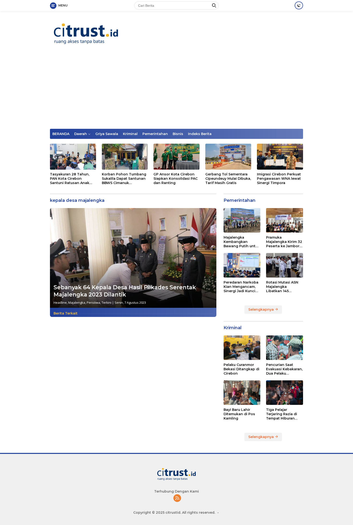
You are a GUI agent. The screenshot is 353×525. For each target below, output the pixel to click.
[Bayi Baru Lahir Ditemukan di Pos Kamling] (242, 392)
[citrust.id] (86, 33)
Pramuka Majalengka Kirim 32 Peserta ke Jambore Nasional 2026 (284, 241)
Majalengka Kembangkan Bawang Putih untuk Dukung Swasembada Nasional (242, 241)
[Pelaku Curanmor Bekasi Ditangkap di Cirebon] (242, 347)
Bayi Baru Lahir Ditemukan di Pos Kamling (239, 413)
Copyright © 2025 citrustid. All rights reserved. (174, 512)
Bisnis (178, 134)
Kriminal (130, 134)
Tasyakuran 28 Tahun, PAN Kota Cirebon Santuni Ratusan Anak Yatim (69, 178)
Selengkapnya (261, 309)
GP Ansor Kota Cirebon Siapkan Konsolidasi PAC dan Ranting (175, 178)
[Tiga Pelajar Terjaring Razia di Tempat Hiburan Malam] (284, 392)
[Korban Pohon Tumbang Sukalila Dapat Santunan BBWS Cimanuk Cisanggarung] (125, 157)
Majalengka (76, 302)
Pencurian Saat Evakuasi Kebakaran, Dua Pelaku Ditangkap (284, 369)
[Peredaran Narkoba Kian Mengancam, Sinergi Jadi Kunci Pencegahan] (242, 265)
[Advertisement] (176, 92)
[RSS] (177, 498)
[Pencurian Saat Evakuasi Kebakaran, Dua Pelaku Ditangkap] (284, 347)
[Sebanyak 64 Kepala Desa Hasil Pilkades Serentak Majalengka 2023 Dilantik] (133, 258)
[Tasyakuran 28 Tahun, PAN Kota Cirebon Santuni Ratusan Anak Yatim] (73, 157)
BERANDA (60, 134)
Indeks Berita (200, 134)
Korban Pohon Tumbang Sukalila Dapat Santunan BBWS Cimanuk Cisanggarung (124, 178)
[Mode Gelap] (299, 5)
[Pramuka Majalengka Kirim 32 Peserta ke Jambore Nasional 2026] (284, 220)
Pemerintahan (155, 134)
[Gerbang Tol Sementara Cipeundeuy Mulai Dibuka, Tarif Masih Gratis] (228, 157)
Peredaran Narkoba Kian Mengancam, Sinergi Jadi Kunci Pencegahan (241, 286)
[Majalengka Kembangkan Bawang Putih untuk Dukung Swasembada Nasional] (242, 220)
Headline (60, 302)
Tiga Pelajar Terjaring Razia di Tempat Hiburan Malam (281, 413)
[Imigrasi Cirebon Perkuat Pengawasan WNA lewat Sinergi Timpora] (280, 157)
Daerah (80, 134)
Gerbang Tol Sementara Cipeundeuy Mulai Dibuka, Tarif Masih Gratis (228, 178)
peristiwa (93, 302)
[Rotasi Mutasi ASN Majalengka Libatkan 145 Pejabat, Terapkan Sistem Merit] (284, 265)
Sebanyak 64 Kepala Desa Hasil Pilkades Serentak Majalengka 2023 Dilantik (125, 291)
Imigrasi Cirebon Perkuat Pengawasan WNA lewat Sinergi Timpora (279, 178)
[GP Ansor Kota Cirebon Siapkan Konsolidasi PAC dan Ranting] (176, 157)
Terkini (106, 302)
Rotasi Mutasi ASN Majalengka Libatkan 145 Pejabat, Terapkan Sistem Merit (282, 286)
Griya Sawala (106, 134)
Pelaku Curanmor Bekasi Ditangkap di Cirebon (241, 368)
